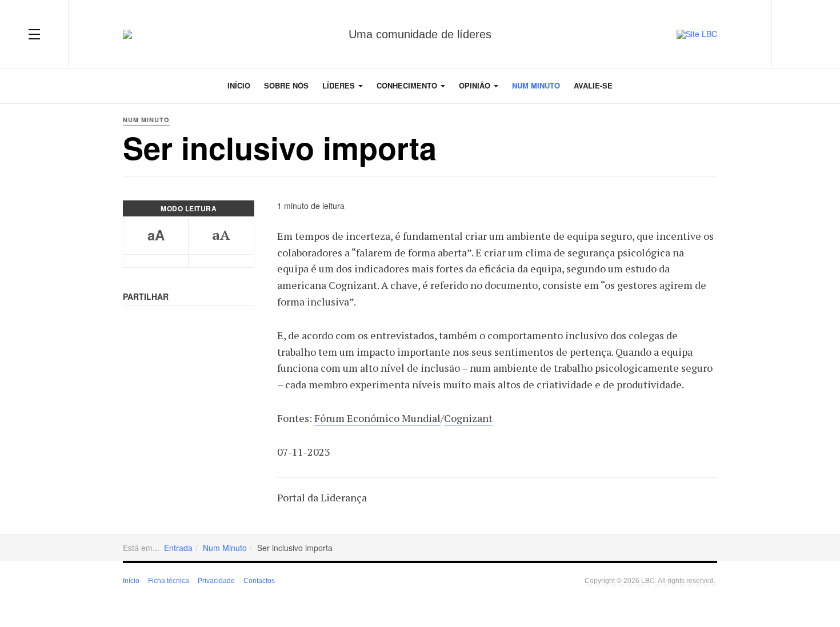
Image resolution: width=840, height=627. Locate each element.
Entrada (178, 547)
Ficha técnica (168, 581)
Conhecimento (408, 85)
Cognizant (468, 418)
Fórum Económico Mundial (377, 418)
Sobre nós (286, 85)
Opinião (476, 85)
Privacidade (216, 581)
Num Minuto (536, 85)
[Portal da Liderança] (127, 34)
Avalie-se (593, 85)
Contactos (259, 581)
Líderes (339, 85)
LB (645, 580)
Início (238, 85)
